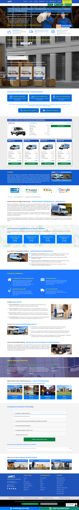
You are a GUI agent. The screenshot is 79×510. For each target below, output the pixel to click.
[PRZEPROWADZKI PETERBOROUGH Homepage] (9, 1)
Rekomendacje (52, 1)
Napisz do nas (10, 484)
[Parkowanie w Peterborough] (61, 464)
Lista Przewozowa (60, 483)
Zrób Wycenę (66, 26)
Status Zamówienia (60, 481)
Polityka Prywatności (27, 483)
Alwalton (41, 483)
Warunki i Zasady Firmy (28, 485)
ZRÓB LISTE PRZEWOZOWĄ (61, 98)
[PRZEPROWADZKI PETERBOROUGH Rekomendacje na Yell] (47, 190)
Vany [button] (31, 1)
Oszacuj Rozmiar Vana (61, 479)
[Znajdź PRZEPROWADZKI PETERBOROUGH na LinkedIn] (15, 488)
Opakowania (41, 1)
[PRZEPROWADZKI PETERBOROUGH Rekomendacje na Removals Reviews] (14, 190)
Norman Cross (43, 487)
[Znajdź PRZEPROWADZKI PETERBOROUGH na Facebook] (7, 488)
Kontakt (59, 1)
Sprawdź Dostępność (60, 477)
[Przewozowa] (39, 464)
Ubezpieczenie (26, 487)
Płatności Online (60, 485)
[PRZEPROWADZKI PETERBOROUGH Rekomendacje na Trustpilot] (31, 190)
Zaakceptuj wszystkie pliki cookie (30, 503)
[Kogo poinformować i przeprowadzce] (17, 464)
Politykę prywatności (60, 501)
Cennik (35, 1)
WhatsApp (69, 4)
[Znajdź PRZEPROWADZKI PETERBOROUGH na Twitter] (9, 488)
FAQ (24, 479)
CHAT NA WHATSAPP (61, 508)
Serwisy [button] (25, 1)
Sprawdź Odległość (60, 493)
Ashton (41, 485)
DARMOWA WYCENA (21, 508)
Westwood (42, 489)
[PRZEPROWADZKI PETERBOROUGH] (11, 476)
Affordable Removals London (15, 497)
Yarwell (41, 479)
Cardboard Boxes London (47, 497)
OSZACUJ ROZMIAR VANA (40, 98)
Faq (47, 1)
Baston (41, 481)
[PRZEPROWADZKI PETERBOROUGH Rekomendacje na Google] (64, 190)
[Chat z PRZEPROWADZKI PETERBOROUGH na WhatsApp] (51, 508)
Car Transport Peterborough (64, 497)
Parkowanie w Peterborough (62, 487)
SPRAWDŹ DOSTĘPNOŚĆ (17, 98)
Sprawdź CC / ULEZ (60, 491)
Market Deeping (43, 477)
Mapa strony (26, 489)
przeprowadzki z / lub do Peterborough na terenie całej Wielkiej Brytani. (29, 383)
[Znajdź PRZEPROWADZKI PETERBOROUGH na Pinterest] (13, 488)
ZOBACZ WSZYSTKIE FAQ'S (39, 439)
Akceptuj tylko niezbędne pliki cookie (48, 503)
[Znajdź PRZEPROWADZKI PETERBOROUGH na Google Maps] (11, 488)
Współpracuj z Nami (60, 489)
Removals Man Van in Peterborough (31, 497)
